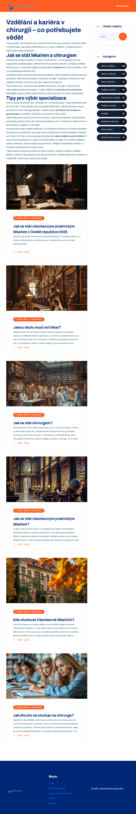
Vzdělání (113, 114)
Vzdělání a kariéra (28, 218)
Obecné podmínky (57, 788)
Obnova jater (122, 6)
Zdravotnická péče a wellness (113, 137)
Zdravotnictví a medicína (113, 98)
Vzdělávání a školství (113, 122)
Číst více (23, 252)
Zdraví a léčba (113, 130)
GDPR (52, 798)
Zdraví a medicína (113, 74)
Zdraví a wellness (113, 66)
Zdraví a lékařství (113, 82)
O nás (51, 783)
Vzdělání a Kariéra (113, 106)
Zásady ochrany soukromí (61, 793)
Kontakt (52, 803)
